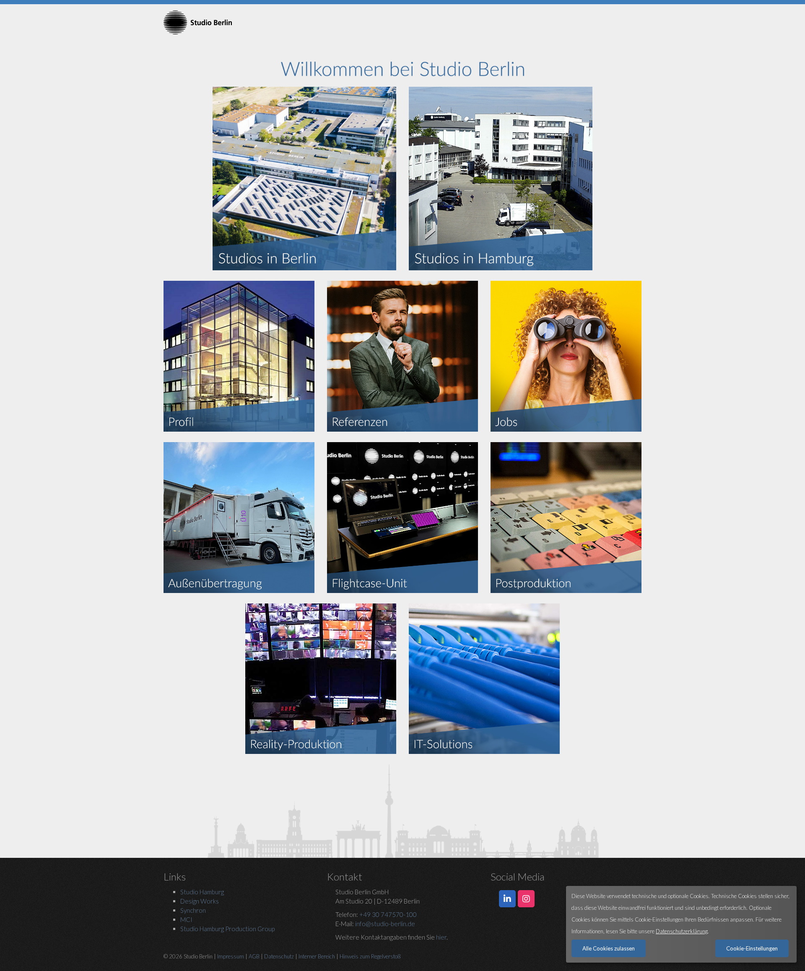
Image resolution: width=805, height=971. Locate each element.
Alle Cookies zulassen (608, 948)
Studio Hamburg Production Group (227, 928)
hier (441, 937)
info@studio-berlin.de (385, 923)
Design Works (199, 901)
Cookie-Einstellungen (752, 948)
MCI (186, 919)
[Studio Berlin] (239, 22)
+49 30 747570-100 (388, 914)
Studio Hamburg (202, 892)
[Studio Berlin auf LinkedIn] (507, 899)
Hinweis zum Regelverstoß (370, 956)
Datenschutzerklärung (682, 931)
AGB (254, 956)
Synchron (193, 910)
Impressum (230, 956)
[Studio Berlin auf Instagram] (526, 899)
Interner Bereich (317, 956)
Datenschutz (279, 956)
